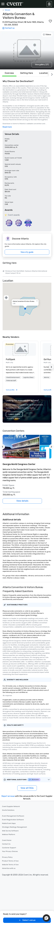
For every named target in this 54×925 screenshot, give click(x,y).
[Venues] (49, 4)
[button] (27, 306)
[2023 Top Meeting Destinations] (28, 223)
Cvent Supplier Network (11, 806)
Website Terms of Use (10, 865)
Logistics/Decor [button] (28, 377)
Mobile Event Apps (9, 823)
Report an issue (8, 796)
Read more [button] (7, 127)
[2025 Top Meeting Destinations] (18, 223)
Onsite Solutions (8, 810)
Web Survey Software (10, 831)
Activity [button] (46, 377)
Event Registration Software (13, 820)
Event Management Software (13, 816)
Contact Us (6, 844)
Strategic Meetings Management (14, 827)
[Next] (51, 74)
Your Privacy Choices (10, 851)
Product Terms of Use (10, 861)
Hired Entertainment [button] (13, 377)
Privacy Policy (7, 857)
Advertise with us (8, 868)
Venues (7, 10)
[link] (20, 349)
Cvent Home (6, 840)
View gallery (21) (42, 64)
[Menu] (3, 4)
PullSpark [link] (10, 359)
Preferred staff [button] (11, 380)
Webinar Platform (8, 834)
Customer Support (9, 848)
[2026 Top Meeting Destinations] (9, 223)
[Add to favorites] (50, 21)
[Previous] (2, 446)
